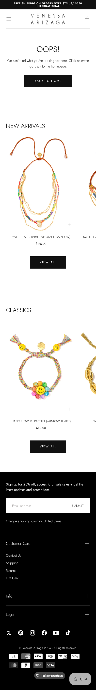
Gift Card (12, 577)
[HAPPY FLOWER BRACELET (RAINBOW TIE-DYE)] (41, 368)
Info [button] (9, 596)
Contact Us (13, 555)
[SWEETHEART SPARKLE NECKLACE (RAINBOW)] (41, 184)
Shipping (12, 562)
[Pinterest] (20, 632)
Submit (78, 506)
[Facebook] (44, 632)
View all (48, 262)
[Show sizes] (69, 225)
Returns (11, 570)
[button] (9, 19)
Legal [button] (10, 614)
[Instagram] (32, 632)
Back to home (48, 81)
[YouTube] (56, 632)
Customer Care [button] (18, 543)
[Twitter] (8, 632)
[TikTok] (68, 632)
